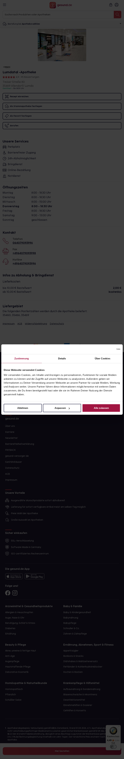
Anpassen (60, 408)
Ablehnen (22, 408)
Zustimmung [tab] (21, 358)
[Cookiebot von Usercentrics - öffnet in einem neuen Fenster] (106, 349)
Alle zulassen (101, 408)
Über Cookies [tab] (102, 358)
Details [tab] (62, 358)
